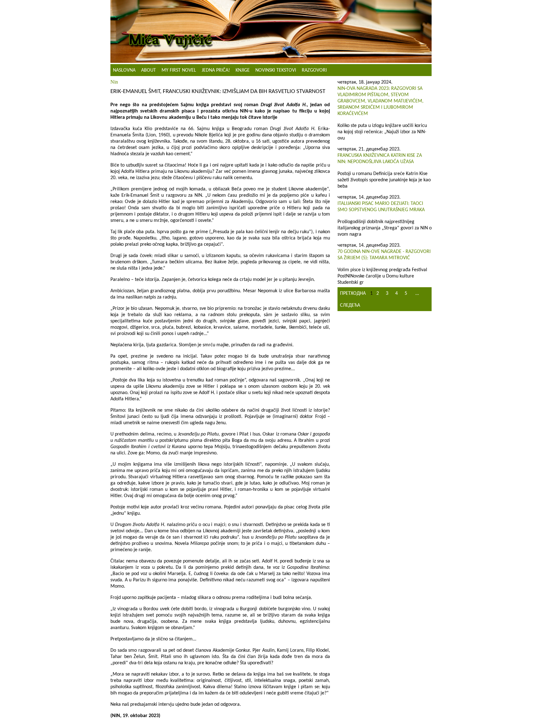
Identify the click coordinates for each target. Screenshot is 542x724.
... (417, 293)
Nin (114, 82)
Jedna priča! (216, 70)
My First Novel (179, 70)
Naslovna (124, 70)
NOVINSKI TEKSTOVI (275, 70)
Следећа (350, 305)
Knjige (243, 70)
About (148, 70)
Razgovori (314, 70)
